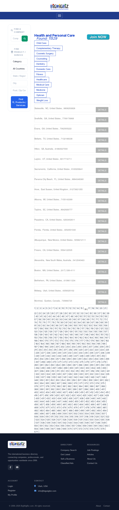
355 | (68, 380)
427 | (96, 395)
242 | (48, 356)
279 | (104, 362)
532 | (86, 419)
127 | (56, 331)
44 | (54, 316)
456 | (36, 404)
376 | (36, 386)
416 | (36, 395)
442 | (104, 398)
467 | (99, 404)
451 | (82, 401)
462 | (70, 404)
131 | (76, 331)
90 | (106, 322)
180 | (97, 340)
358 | (85, 380)
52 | (89, 316)
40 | (37, 316)
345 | (87, 377)
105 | (100, 325)
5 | (47, 308)
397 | (81, 389)
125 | (46, 331)
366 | (53, 383)
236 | (92, 353)
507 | (104, 413)
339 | (54, 377)
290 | (92, 365)
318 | (92, 371)
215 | (55, 350)
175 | (71, 340)
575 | (97, 429)
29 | (66, 313)
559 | (85, 425)
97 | (62, 325)
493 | (99, 410)
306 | (104, 368)
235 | (86, 353)
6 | (50, 308)
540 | (54, 422)
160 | (71, 337)
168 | (36, 340)
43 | (50, 316)
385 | (86, 386)
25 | (48, 313)
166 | (101, 337)
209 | (102, 346)
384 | (81, 386)
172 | (56, 340)
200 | (52, 346)
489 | (77, 410)
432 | (48, 398)
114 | (69, 328)
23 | (40, 313)
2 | (37, 308)
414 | (102, 392)
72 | (101, 319)
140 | (46, 334)
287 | (75, 365)
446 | (54, 401)
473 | (59, 407)
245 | (65, 356)
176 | (77, 340)
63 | (61, 319)
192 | (83, 343)
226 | (37, 353)
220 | (81, 350)
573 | (86, 429)
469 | (36, 407)
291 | (97, 365)
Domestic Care (43, 69)
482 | (36, 410)
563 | (107, 425)
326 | (59, 374)
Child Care (41, 43)
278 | (99, 362)
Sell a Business (68, 459)
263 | (91, 359)
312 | (62, 371)
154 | (41, 337)
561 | (96, 425)
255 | (47, 359)
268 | (43, 362)
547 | (93, 422)
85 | (84, 322)
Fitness (39, 74)
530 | (76, 419)
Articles (90, 454)
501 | (70, 413)
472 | (53, 407)
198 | (41, 346)
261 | (80, 359)
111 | (56, 328)
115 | (74, 328)
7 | (53, 308)
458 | (48, 404)
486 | (59, 410)
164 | (91, 337)
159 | (66, 337)
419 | (52, 395)
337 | (43, 377)
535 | (102, 419)
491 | (88, 410)
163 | (86, 337)
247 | (76, 356)
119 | (92, 328)
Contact (106, 506)
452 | (87, 401)
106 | (106, 325)
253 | (36, 359)
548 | (98, 422)
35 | (91, 313)
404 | (48, 392)
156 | (51, 337)
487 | (65, 410)
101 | (80, 325)
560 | (90, 425)
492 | (93, 410)
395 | (69, 389)
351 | (47, 380)
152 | (107, 334)
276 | (87, 362)
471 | (48, 407)
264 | (96, 359)
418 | (46, 395)
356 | (74, 380)
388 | (103, 386)
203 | (68, 346)
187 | (58, 343)
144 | (66, 334)
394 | (64, 389)
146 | (76, 334)
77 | (49, 322)
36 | (95, 313)
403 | (42, 392)
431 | (43, 398)
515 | (72, 416)
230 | (60, 353)
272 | (65, 362)
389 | (36, 389)
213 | (45, 350)
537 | (37, 422)
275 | (82, 362)
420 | (57, 395)
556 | (68, 425)
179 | (92, 340)
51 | (85, 316)
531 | (81, 419)
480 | (99, 407)
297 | (54, 368)
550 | (36, 425)
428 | (101, 395)
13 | (74, 308)
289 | (86, 365)
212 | (40, 350)
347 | (98, 377)
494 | (105, 410)
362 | (107, 380)
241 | (43, 356)
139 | (41, 334)
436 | (71, 398)
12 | (70, 308)
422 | (68, 395)
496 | (42, 413)
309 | (48, 371)
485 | (53, 410)
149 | (92, 334)
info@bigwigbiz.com (47, 491)
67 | (79, 319)
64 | (66, 319)
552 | (46, 425)
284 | (58, 365)
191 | (78, 343)
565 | (42, 429)
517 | (82, 416)
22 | (36, 313)
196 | (104, 343)
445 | (48, 401)
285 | (64, 365)
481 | (104, 407)
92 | (40, 325)
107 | (36, 328)
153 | (36, 337)
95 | (53, 325)
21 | (105, 308)
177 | (82, 340)
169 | (41, 340)
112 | (60, 328)
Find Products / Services (21, 102)
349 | (36, 380)
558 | (79, 425)
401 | (103, 389)
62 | (57, 319)
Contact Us (92, 463)
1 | (35, 308)
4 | (44, 308)
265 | (102, 359)
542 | (65, 422)
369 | (70, 383)
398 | (86, 389)
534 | (97, 419)
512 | (57, 416)
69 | (88, 319)
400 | (98, 389)
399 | (92, 389)
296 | (49, 368)
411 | (87, 392)
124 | (41, 331)
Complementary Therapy (48, 48)
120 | (97, 328)
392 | (53, 389)
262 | (85, 359)
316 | (82, 371)
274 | (76, 362)
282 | (47, 365)
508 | (36, 416)
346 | (93, 377)
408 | (71, 392)
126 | (51, 331)
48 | (72, 316)
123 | (36, 331)
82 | (71, 322)
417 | (41, 395)
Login (10, 486)
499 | (60, 413)
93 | (44, 325)
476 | (76, 407)
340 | (60, 377)
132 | (81, 331)
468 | (105, 404)
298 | (60, 368)
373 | (92, 383)
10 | (63, 308)
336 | (37, 377)
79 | (58, 322)
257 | (58, 359)
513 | (61, 416)
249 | (88, 356)
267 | (38, 362)
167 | (107, 337)
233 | (75, 353)
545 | (81, 422)
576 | (103, 429)
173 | (61, 340)
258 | (63, 359)
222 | (91, 350)
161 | (76, 337)
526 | (54, 419)
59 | (44, 319)
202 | (63, 346)
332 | (91, 374)
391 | (47, 389)
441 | (99, 398)
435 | (65, 398)
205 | (79, 346)
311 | (58, 371)
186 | (53, 343)
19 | (97, 308)
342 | (70, 377)
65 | (70, 319)
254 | (42, 359)
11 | (67, 308)
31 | (74, 313)
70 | (93, 319)
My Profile (12, 495)
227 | (43, 353)
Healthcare (41, 79)
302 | (82, 368)
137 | (106, 331)
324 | (48, 374)
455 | (104, 401)
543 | (70, 422)
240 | (38, 356)
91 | (36, 325)
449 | (71, 401)
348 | (104, 377)
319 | (97, 371)
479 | (93, 407)
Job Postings (93, 450)
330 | (81, 374)
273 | (71, 362)
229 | (54, 353)
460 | (59, 404)
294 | (38, 368)
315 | (77, 371)
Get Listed (65, 454)
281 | (41, 365)
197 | (36, 346)
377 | (42, 386)
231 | (65, 353)
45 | (59, 316)
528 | (65, 419)
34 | (87, 313)
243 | (54, 356)
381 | (64, 386)
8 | (56, 308)
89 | (102, 322)
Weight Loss (42, 100)
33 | (82, 313)
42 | (45, 316)
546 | (87, 422)
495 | (36, 413)
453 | (93, 401)
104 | (95, 325)
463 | (76, 404)
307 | (36, 371)
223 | (97, 350)
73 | (105, 319)
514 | (67, 416)
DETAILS (102, 109)
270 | (55, 362)
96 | (57, 325)
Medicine (40, 90)
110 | (51, 328)
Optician (40, 95)
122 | (106, 328)
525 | (48, 419)
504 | (87, 413)
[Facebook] (10, 467)
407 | (65, 392)
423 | (73, 395)
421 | (62, 395)
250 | (93, 356)
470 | (42, 407)
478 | (88, 407)
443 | (36, 401)
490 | (82, 410)
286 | (69, 365)
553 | (52, 425)
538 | (43, 422)
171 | (51, 340)
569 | (64, 429)
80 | (62, 322)
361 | (101, 380)
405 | (53, 392)
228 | (49, 353)
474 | (64, 407)
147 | (82, 334)
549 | (104, 422)
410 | (82, 392)
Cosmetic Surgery (45, 53)
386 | (92, 386)
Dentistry (40, 64)
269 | (49, 362)
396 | (75, 389)
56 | (106, 316)
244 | (59, 356)
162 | (81, 337)
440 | (93, 398)
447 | (59, 401)
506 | (98, 413)
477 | (82, 407)
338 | (49, 377)
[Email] (17, 467)
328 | (70, 374)
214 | (50, 350)
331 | (86, 374)
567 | (53, 429)
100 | (75, 325)
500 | (65, 413)
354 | (63, 380)
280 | (36, 365)
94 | (48, 325)
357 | (79, 380)
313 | (67, 371)
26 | (53, 313)
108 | (41, 328)
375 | (103, 383)
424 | (79, 395)
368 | (64, 383)
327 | (65, 374)
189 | (68, 343)
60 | (49, 319)
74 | (36, 322)
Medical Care (42, 84)
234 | (81, 353)
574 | (92, 429)
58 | (40, 319)
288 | (81, 365)
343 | (76, 377)
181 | (102, 340)
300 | (71, 368)
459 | (53, 404)
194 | (94, 343)
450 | (77, 401)
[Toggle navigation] (59, 15)
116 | (78, 328)
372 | (86, 383)
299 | (66, 368)
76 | (44, 322)
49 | (76, 316)
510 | (47, 416)
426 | (90, 395)
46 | (63, 316)
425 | (85, 395)
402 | (36, 392)
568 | (59, 429)
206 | (85, 346)
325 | (54, 374)
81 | (67, 322)
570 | (70, 429)
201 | (57, 346)
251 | (98, 356)
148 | (87, 334)
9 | (59, 308)
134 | (90, 331)
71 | (97, 319)
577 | (36, 432)
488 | (71, 410)
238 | (103, 353)
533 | (91, 419)
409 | (77, 392)
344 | (81, 377)
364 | (42, 383)
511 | (52, 416)
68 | (84, 319)
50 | (81, 316)
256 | (52, 359)
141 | (51, 334)
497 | (48, 413)
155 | (46, 337)
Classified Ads (67, 463)
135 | (95, 331)
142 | (56, 334)
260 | (75, 359)
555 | (63, 425)
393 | (58, 389)
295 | (43, 368)
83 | (75, 322)
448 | (65, 401)
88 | (97, 322)
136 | (100, 331)
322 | (37, 374)
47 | (67, 316)
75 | (40, 322)
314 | (72, 371)
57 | (36, 319)
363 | (36, 383)
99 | (71, 325)
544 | (76, 422)
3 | (40, 308)
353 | (58, 380)
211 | (36, 350)
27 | (57, 313)
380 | (59, 386)
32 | (78, 313)
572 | (81, 429)
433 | (54, 398)
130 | (71, 331)
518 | (87, 416)
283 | (52, 365)
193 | (88, 343)
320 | (103, 371)
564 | (36, 429)
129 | (66, 331)
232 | (70, 353)
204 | (74, 346)
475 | (70, 407)
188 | (63, 343)
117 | (83, 328)
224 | (102, 350)
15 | (82, 308)
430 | (38, 398)
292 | (103, 365)
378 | (48, 386)
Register (12, 490)
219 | (75, 350)
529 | (70, 419)
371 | (81, 383)
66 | (75, 319)
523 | (37, 419)
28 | (61, 313)
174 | (66, 340)
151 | (102, 334)
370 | (76, 383)
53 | (93, 316)
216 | (60, 350)
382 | (70, 386)
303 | (88, 368)
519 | (92, 416)
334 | (102, 374)
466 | (93, 404)
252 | (103, 356)
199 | (46, 346)
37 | (100, 313)
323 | (43, 374)
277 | (93, 362)
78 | (53, 322)
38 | (104, 313)
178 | (87, 340)
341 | (65, 377)
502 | (76, 413)
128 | (61, 331)
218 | (70, 350)
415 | (107, 392)
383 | (75, 386)
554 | (57, 425)
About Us (91, 459)
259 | (69, 359)
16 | (86, 309)
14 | (78, 308)
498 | (54, 413)
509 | (42, 416)
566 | (48, 429)
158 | (61, 337)
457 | (42, 404)
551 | (41, 425)
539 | (49, 422)
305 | (99, 368)
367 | (59, 383)
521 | (102, 416)
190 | (73, 343)
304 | (93, 368)
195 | (99, 343)
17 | (89, 308)
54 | (97, 316)
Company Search (69, 450)
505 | (92, 413)
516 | (77, 416)
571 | (75, 429)
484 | (48, 410)
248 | (82, 356)
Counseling (41, 58)
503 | (81, 413)
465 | (87, 404)
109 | (46, 328)
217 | (65, 350)
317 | (87, 371)
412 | (92, 392)
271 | (60, 362)
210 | (107, 346)
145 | (71, 334)
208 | (96, 346)
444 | (42, 401)
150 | (97, 334)
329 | (76, 374)
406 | (59, 392)
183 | (37, 343)
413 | (97, 392)
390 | (42, 389)
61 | (53, 319)
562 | (101, 425)
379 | (53, 386)
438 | (82, 398)
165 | (96, 337)
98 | (66, 325)
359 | (90, 380)
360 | (96, 380)
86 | (88, 322)
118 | (87, 328)
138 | (36, 334)
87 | (93, 322)
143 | (61, 334)
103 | (90, 325)
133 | (85, 331)
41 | (41, 316)
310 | (53, 371)
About (98, 506)
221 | (86, 350)
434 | (59, 398)
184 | (42, 343)
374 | (97, 383)
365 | (47, 383)
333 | (97, 374)
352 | (52, 380)
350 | (42, 380)
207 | (91, 346)
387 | (98, 386)
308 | (42, 371)
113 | (65, 328)
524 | (43, 419)
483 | (42, 410)
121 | (102, 328)
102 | (85, 325)
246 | (71, 356)
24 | (44, 313)
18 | (93, 308)
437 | (76, 398)
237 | (97, 353)
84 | (79, 322)
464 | (81, 404)
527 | (59, 419)
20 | (101, 308)
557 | (74, 425)
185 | (47, 343)
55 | (102, 316)
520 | (97, 416)
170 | (46, 340)
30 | (70, 313)
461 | (64, 404)
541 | (59, 422)
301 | (77, 368)
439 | (88, 398)
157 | (56, 337)
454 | (98, 401)
